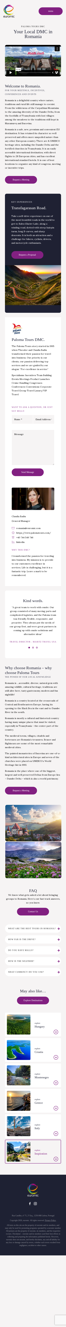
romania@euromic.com (28, 528)
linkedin (20, 542)
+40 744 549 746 (24, 537)
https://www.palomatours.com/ (33, 532)
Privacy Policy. (50, 1220)
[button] (29, 647)
